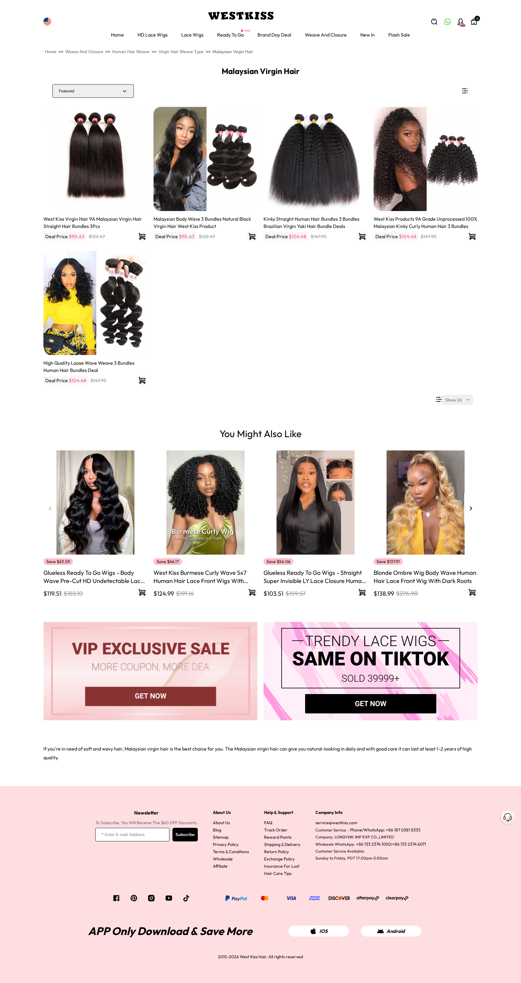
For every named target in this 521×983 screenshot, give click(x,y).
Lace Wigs (192, 35)
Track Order (276, 830)
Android (396, 931)
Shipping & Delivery (282, 844)
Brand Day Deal (274, 35)
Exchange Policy (279, 859)
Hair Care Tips (278, 873)
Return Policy (276, 851)
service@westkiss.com (336, 822)
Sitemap (221, 837)
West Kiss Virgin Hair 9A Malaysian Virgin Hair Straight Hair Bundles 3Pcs (92, 222)
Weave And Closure (326, 35)
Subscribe (185, 834)
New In (367, 35)
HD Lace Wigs (152, 35)
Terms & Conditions (231, 851)
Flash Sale (399, 35)
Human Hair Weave (131, 52)
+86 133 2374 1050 (373, 844)
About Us (221, 822)
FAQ (268, 822)
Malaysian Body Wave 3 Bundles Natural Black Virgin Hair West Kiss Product (202, 222)
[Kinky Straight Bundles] (316, 159)
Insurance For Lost (281, 866)
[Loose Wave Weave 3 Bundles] (95, 303)
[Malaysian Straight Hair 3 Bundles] (95, 159)
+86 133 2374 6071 (409, 844)
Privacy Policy (225, 844)
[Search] (434, 21)
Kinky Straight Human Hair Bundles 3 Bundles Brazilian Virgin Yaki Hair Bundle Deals (311, 222)
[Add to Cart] (142, 236)
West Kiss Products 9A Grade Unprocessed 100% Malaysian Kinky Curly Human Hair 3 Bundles (425, 222)
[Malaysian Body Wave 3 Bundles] (205, 159)
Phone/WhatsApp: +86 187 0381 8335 (385, 830)
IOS (323, 931)
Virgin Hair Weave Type (181, 52)
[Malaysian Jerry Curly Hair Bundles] (426, 159)
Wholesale (223, 859)
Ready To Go (230, 35)
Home (117, 35)
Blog (217, 830)
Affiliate (220, 866)
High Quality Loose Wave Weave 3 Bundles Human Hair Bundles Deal (88, 366)
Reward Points (278, 837)
